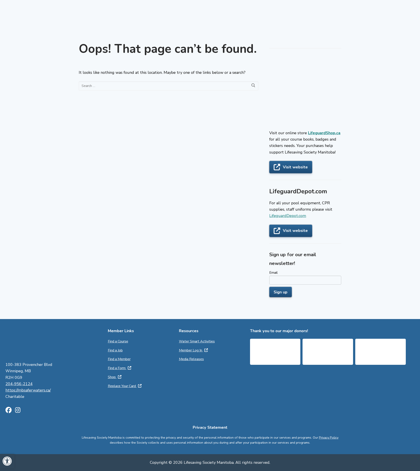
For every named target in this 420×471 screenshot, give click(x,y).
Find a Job (115, 350)
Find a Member (119, 359)
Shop (112, 377)
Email (273, 272)
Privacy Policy (328, 437)
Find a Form (117, 368)
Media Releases (191, 359)
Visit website (295, 167)
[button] (7, 461)
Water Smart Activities (197, 341)
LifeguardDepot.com (287, 215)
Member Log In (191, 350)
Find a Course (118, 341)
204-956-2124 (19, 383)
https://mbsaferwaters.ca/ (28, 390)
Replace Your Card (122, 386)
